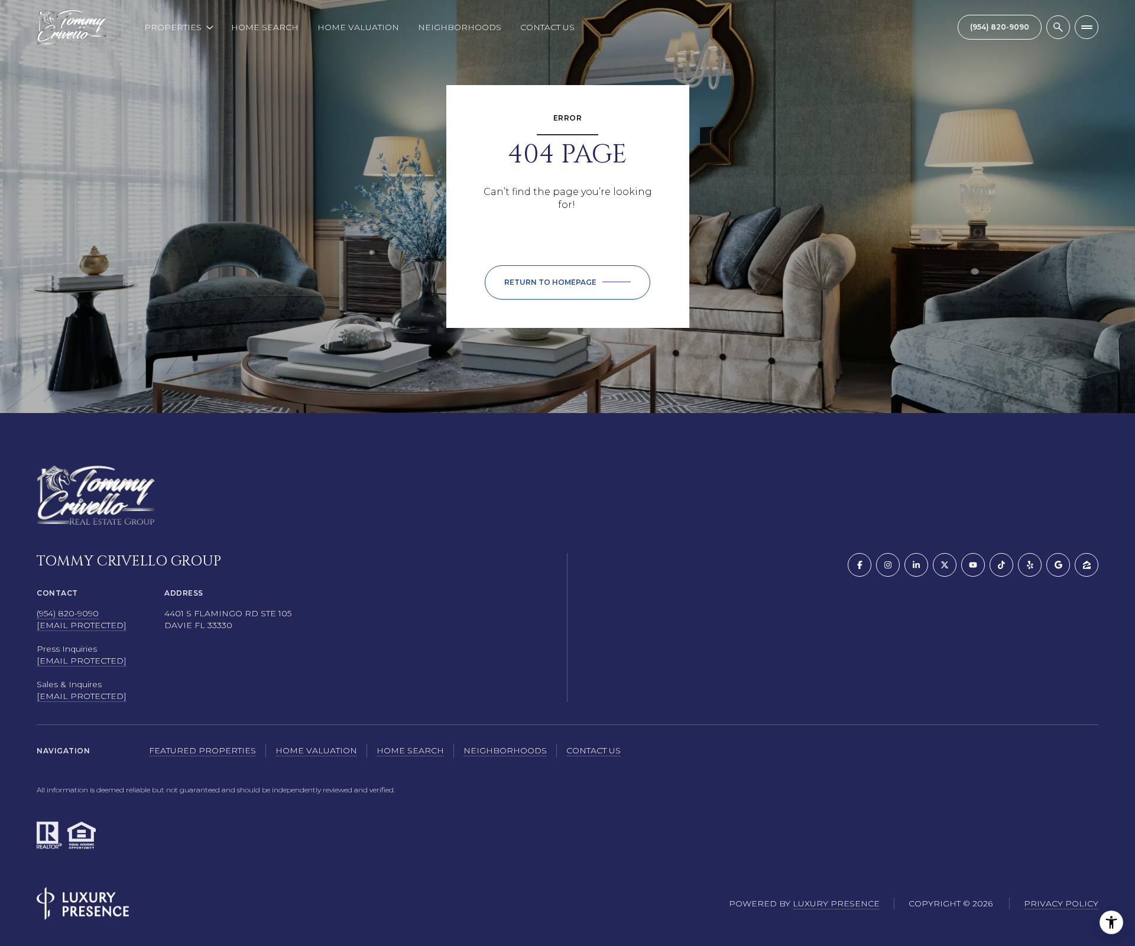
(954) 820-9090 (68, 613)
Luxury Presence (836, 903)
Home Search (265, 27)
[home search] (1058, 27)
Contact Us (547, 27)
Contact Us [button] (593, 750)
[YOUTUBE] (973, 565)
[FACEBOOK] (859, 565)
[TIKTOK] (1001, 565)
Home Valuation (358, 27)
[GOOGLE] (1058, 565)
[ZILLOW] (1086, 565)
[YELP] (1030, 565)
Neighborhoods (459, 27)
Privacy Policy (1061, 903)
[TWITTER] (944, 565)
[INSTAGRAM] (888, 565)
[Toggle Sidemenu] (1086, 27)
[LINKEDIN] (916, 565)
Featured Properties (202, 750)
